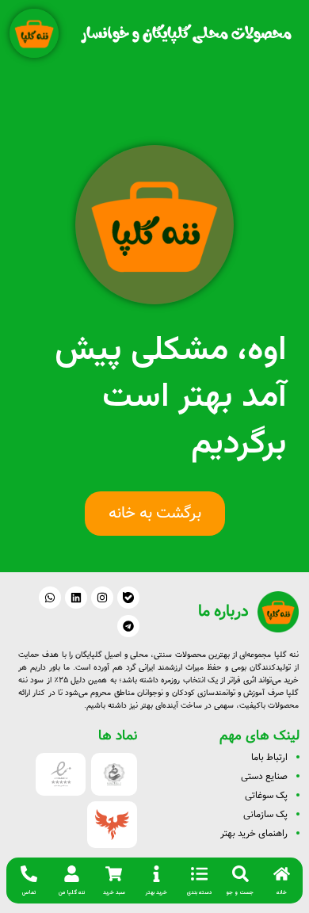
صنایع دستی (264, 776)
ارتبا (273, 757)
